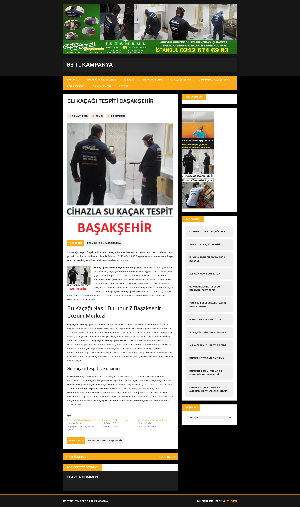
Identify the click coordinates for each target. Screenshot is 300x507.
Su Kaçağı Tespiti (180, 79)
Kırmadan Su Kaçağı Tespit (214, 79)
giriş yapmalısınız (100, 484)
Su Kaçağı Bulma (152, 79)
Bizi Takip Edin (193, 96)
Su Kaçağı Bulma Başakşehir (80, 420)
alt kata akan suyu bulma (204, 273)
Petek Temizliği (76, 86)
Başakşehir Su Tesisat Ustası (115, 420)
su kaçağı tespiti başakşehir (105, 440)
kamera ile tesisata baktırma (206, 358)
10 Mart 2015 (80, 116)
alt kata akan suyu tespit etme (207, 345)
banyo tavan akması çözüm (205, 319)
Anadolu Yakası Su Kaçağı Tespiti (153, 420)
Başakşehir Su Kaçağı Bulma (104, 243)
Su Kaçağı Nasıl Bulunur (101, 79)
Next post (165, 457)
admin (99, 116)
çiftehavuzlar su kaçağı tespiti (208, 231)
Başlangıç (73, 79)
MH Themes (230, 501)
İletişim (123, 86)
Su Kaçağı (129, 79)
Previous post (78, 457)
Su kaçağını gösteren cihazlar (207, 332)
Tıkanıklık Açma (102, 86)
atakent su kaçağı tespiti (204, 244)
